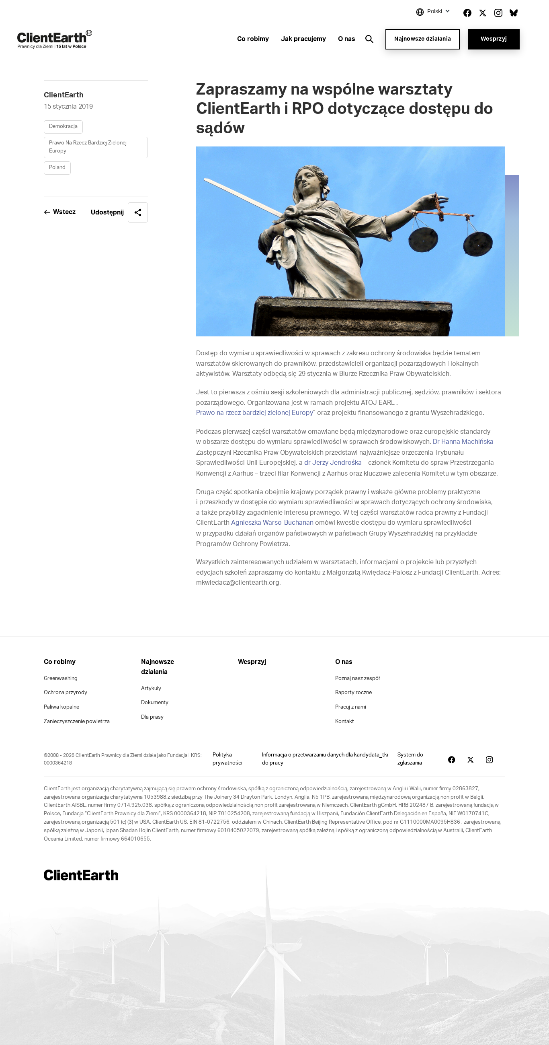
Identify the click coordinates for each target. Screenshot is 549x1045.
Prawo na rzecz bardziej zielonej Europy (254, 413)
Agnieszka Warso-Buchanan (272, 522)
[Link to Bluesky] (514, 13)
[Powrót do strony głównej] (54, 39)
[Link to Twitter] (483, 13)
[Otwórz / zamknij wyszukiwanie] (369, 39)
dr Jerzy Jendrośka (333, 463)
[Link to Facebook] (467, 13)
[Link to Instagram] (498, 13)
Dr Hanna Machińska (463, 442)
